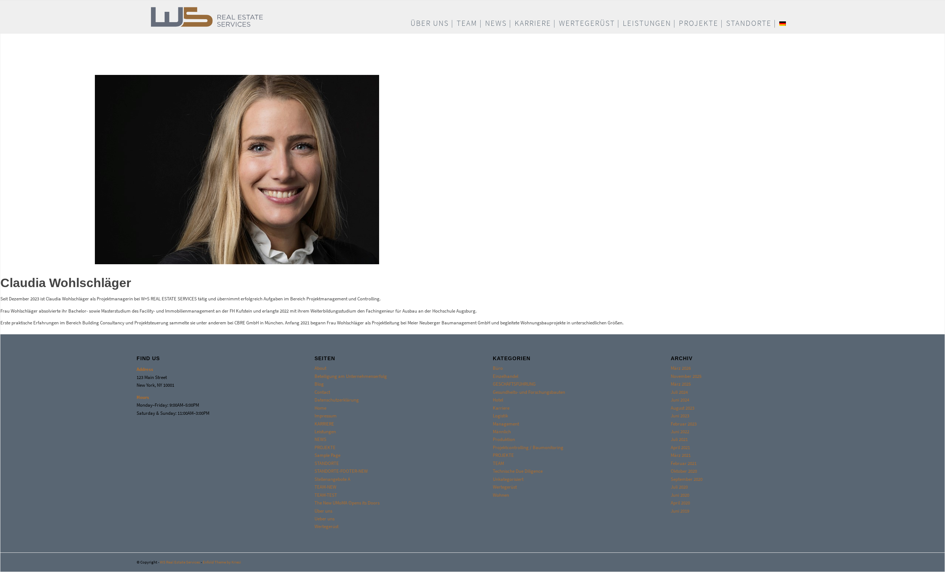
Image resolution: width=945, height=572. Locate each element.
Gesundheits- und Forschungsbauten (529, 392)
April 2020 (680, 503)
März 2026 (681, 368)
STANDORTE (327, 463)
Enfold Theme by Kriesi (222, 562)
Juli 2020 (679, 487)
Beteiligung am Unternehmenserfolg (351, 376)
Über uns (323, 511)
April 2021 (680, 447)
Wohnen (501, 495)
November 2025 (686, 376)
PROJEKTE (325, 447)
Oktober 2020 (684, 471)
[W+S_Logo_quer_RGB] (244, 17)
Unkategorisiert (508, 479)
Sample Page (327, 455)
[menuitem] (432, 23)
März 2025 (681, 384)
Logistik (500, 416)
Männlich (502, 431)
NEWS (320, 439)
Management (506, 424)
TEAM (498, 463)
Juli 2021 (679, 439)
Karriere (501, 408)
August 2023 (682, 408)
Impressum (326, 416)
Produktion (504, 439)
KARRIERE (324, 424)
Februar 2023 (684, 424)
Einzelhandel (505, 376)
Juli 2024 (679, 392)
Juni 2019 (680, 511)
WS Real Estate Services (180, 562)
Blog (319, 384)
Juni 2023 (680, 416)
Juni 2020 (680, 495)
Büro (498, 368)
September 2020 (686, 479)
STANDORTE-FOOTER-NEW (341, 471)
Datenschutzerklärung (337, 400)
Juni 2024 (680, 400)
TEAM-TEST (326, 495)
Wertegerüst (327, 526)
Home (320, 408)
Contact (322, 392)
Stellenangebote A (332, 479)
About (320, 368)
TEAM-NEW (325, 487)
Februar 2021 (684, 463)
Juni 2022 (680, 431)
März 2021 (681, 455)
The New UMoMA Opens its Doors (347, 503)
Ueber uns (324, 519)
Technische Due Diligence (518, 471)
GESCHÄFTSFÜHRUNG (514, 384)
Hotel (498, 400)
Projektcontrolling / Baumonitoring (528, 447)
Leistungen (325, 431)
